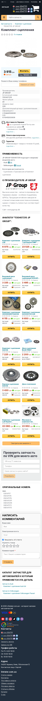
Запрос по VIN (6, 645)
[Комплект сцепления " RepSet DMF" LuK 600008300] (31, 232)
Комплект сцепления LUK (11, 241)
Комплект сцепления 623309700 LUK (31, 313)
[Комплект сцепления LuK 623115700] (11, 232)
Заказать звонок (7, 642)
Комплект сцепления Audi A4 (14, 586)
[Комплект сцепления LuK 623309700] (31, 303)
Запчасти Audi (7, 584)
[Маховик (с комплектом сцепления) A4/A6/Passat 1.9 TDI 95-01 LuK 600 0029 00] (31, 411)
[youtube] (2, 619)
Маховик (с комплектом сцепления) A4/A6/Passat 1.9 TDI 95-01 (30, 421)
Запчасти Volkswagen (10, 591)
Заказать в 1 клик (27, 85)
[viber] (6, 619)
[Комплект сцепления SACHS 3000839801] (11, 303)
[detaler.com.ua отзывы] (9, 624)
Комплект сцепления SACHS (11, 349)
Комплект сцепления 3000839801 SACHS (11, 313)
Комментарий (8, 551)
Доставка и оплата (22, 2)
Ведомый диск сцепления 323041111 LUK (30, 277)
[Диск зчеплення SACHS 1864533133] (31, 375)
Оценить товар (8, 543)
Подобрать (9, 476)
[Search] (38, 17)
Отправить (8, 562)
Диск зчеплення (29, 384)
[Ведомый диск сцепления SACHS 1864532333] (11, 267)
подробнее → (10, 132)
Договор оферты (8, 686)
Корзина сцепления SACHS (10, 385)
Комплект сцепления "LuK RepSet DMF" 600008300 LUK (31, 241)
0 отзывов (18, 34)
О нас (12, 2)
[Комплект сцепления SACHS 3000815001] (11, 339)
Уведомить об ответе (13, 540)
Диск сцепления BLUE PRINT (29, 349)
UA (2, 2)
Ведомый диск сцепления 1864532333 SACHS (10, 277)
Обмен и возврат (8, 683)
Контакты (34, 2)
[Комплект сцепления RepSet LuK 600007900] (11, 411)
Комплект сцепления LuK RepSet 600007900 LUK (11, 421)
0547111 (21, 6)
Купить (25, 71)
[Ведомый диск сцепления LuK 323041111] (31, 267)
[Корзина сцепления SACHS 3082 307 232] (11, 375)
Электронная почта (10, 531)
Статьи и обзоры (7, 689)
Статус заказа (6, 675)
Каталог (4, 692)
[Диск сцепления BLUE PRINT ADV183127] (31, 339)
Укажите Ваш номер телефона (14, 81)
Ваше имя (6, 523)
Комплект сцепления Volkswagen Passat (19, 593)
